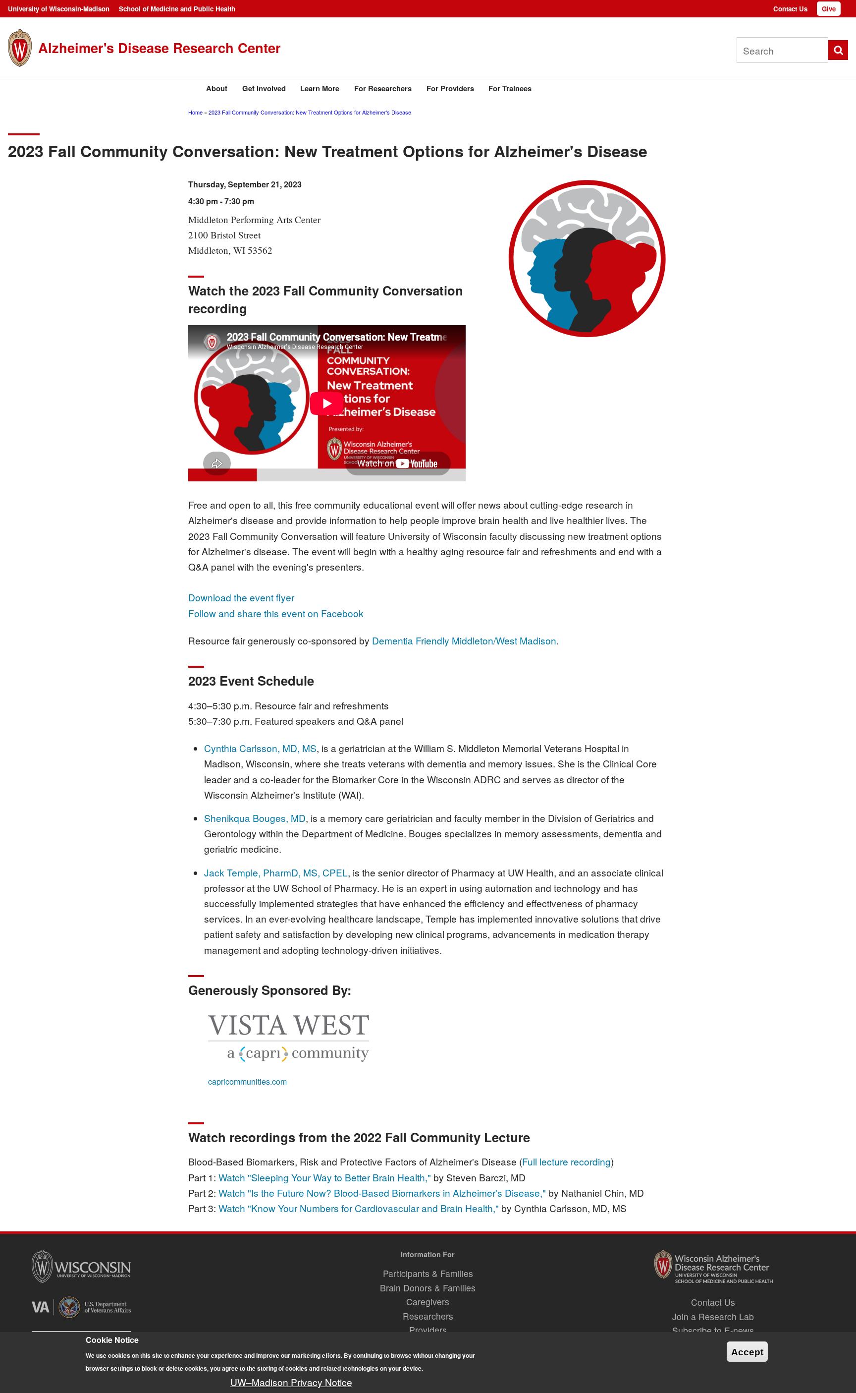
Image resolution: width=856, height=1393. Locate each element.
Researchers (428, 1316)
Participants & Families (428, 1273)
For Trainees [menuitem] (510, 88)
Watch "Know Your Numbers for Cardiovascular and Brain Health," (358, 1208)
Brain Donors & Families (428, 1287)
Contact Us (790, 8)
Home (195, 112)
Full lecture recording (566, 1161)
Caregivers (427, 1301)
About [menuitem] (216, 88)
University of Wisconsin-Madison (58, 8)
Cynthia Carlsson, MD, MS (260, 748)
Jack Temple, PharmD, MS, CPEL (276, 872)
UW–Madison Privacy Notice (291, 1382)
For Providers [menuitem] (450, 88)
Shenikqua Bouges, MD (255, 817)
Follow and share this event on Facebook (276, 613)
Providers (428, 1330)
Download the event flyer (241, 597)
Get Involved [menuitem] (264, 88)
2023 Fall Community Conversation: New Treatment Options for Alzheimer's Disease (310, 112)
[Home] (20, 47)
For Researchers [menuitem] (383, 88)
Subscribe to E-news (713, 1330)
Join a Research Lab (713, 1316)
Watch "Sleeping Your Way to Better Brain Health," (324, 1177)
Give (829, 8)
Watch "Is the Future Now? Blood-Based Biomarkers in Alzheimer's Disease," (382, 1192)
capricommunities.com (247, 1081)
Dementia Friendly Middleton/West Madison (464, 640)
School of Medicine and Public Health (177, 8)
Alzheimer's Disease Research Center (159, 47)
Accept (747, 1352)
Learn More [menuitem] (319, 88)
